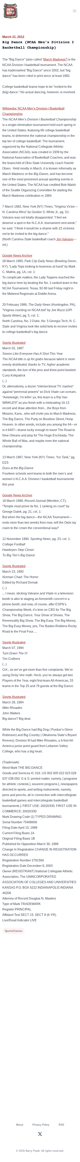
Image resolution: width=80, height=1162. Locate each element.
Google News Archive (17, 255)
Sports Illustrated (13, 342)
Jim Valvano (64, 239)
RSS (61, 1124)
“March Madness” (54, 59)
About (19, 1124)
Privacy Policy (40, 1124)
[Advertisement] (40, 977)
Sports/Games (13, 930)
